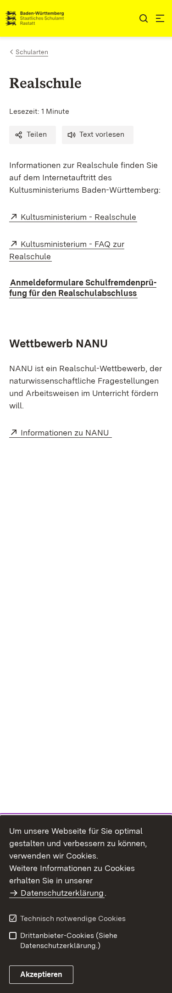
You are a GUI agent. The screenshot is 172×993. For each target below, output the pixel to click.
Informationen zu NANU (66, 432)
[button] (32, 135)
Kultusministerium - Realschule (79, 217)
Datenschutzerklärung (62, 893)
